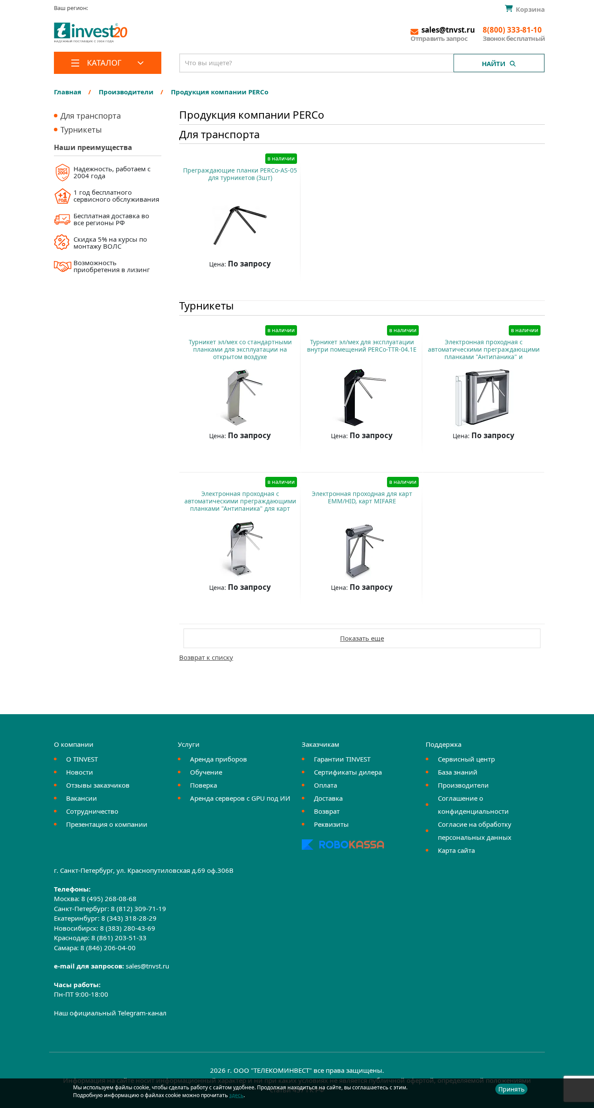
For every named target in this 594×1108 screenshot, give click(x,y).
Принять (511, 1089)
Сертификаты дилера (348, 772)
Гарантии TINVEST (342, 759)
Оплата (325, 785)
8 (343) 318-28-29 (129, 918)
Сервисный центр (466, 759)
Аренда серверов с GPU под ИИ (240, 798)
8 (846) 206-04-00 (108, 947)
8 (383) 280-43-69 (127, 928)
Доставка (328, 798)
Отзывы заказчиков (98, 785)
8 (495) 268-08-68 (109, 898)
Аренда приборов (218, 759)
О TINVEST (82, 759)
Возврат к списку (206, 657)
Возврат (327, 811)
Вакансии (81, 798)
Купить (236, 285)
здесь (236, 1095)
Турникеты (81, 129)
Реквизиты (331, 824)
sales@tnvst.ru (147, 966)
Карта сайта (456, 850)
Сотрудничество (92, 811)
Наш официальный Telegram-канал (110, 1012)
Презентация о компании (106, 824)
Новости (79, 772)
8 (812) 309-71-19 (138, 908)
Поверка (203, 785)
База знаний (457, 772)
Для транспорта (90, 115)
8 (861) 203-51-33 (119, 937)
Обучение (206, 772)
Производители (463, 785)
